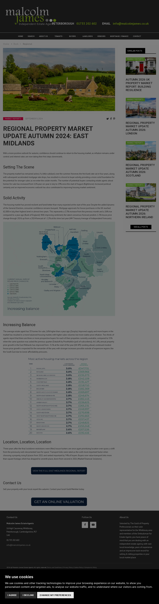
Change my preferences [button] (55, 595)
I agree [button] (12, 595)
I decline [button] (28, 595)
